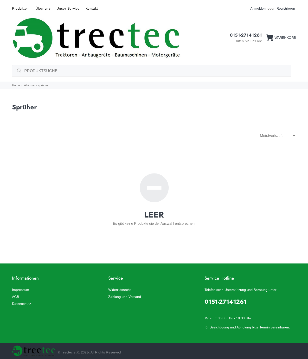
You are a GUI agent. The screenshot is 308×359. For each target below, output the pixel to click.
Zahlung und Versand (124, 297)
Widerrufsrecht (119, 290)
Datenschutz (21, 304)
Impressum (20, 290)
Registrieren (285, 8)
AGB (15, 297)
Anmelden (258, 8)
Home (16, 85)
